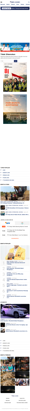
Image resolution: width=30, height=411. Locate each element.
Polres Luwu (6, 177)
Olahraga (9, 272)
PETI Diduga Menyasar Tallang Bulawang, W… (13, 203)
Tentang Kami (22, 400)
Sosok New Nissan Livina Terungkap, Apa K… (17, 325)
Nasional (16, 201)
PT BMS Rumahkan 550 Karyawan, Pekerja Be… (17, 208)
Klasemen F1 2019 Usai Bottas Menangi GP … (17, 291)
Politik (15, 261)
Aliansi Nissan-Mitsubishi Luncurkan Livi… (16, 297)
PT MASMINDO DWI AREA (8, 180)
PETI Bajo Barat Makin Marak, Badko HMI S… (17, 214)
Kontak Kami (8, 402)
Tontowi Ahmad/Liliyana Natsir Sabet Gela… (17, 280)
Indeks (7, 398)
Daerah (5, 201)
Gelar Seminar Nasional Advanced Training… (16, 263)
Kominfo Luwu (6, 172)
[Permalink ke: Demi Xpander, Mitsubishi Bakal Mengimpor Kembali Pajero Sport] (15, 311)
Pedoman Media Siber (22, 402)
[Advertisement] (15, 26)
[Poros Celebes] (15, 2)
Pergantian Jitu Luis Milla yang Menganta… (15, 274)
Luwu (4, 170)
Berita (2, 201)
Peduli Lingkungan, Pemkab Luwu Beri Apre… (17, 285)
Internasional (10, 201)
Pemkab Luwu (6, 175)
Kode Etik (22, 398)
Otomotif (3, 319)
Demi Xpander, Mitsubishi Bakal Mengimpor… (15, 269)
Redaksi (8, 400)
